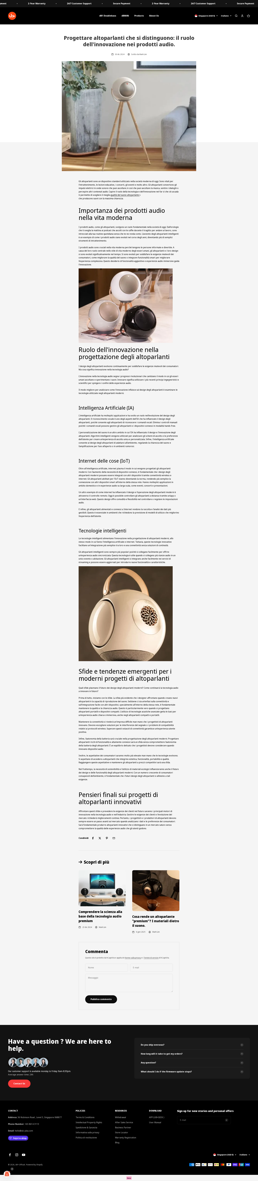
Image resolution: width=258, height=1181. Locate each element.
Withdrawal (120, 1117)
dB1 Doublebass (107, 15)
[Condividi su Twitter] (100, 838)
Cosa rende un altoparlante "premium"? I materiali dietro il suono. (155, 921)
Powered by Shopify (34, 1164)
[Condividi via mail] (114, 838)
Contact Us (19, 1083)
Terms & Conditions (85, 1117)
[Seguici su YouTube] (23, 1155)
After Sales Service (124, 1122)
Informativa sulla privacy (87, 1132)
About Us (154, 15)
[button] (7, 1174)
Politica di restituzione (86, 1137)
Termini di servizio (151, 957)
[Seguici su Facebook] (10, 1155)
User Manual (155, 1122)
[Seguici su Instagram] (17, 1155)
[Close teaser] (12, 1169)
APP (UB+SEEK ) (156, 1117)
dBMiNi (125, 15)
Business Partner (123, 1127)
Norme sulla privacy (133, 957)
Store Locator (121, 1132)
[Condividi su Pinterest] (107, 838)
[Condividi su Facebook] (93, 838)
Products (139, 15)
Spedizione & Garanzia (86, 1127)
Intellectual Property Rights (89, 1122)
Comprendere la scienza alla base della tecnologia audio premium (100, 916)
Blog (117, 1142)
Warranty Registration (125, 1137)
